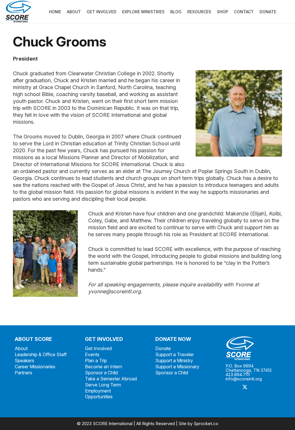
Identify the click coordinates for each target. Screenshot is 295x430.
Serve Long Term (103, 385)
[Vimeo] (270, 387)
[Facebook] (232, 387)
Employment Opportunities (99, 393)
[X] (245, 387)
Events (92, 354)
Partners (23, 372)
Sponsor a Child (101, 372)
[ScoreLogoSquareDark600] (18, 11)
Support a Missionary (177, 366)
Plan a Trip (96, 360)
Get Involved (98, 348)
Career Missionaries (35, 366)
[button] (279, 11)
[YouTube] (232, 400)
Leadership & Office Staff (41, 354)
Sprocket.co (206, 423)
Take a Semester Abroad (111, 379)
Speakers (24, 360)
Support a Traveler (174, 354)
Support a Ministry (174, 360)
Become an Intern (103, 366)
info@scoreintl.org (244, 379)
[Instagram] (257, 387)
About (21, 348)
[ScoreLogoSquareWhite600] (253, 348)
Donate (163, 348)
